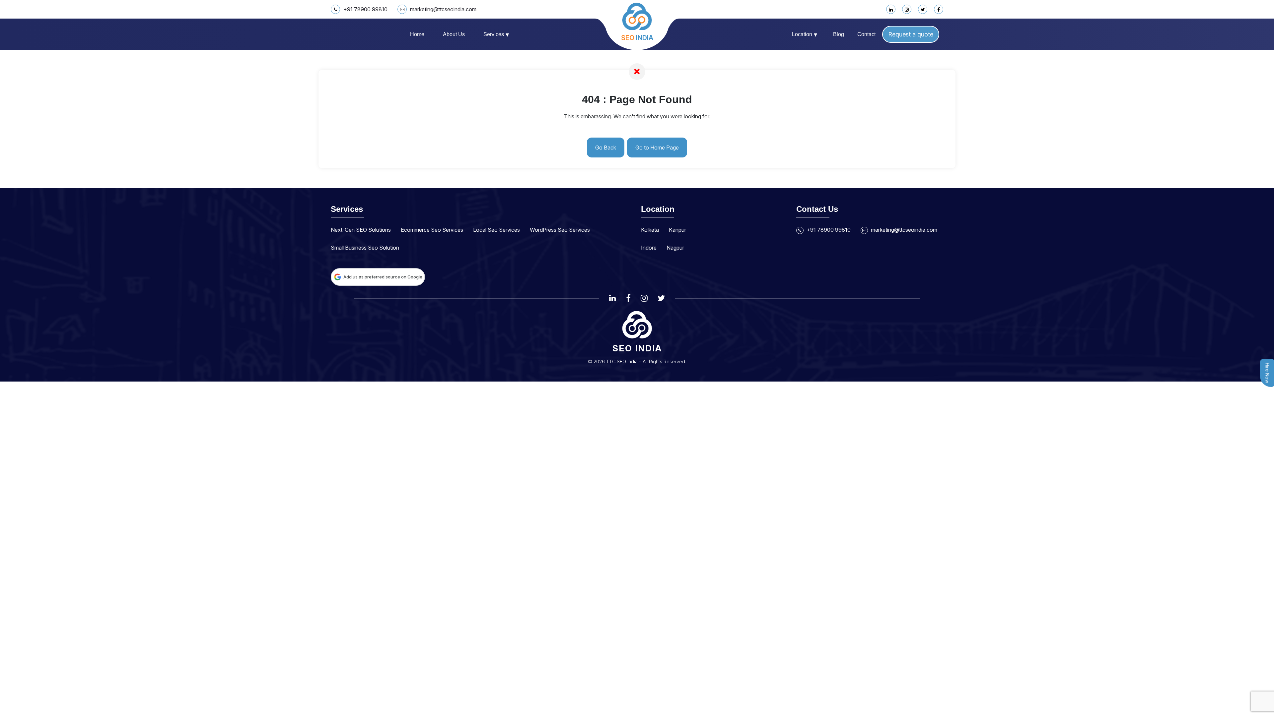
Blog (838, 34)
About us (454, 34)
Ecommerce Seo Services (432, 229)
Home (417, 34)
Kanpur (677, 229)
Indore (649, 247)
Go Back (605, 147)
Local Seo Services (496, 229)
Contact (866, 34)
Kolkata (650, 229)
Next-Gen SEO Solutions (361, 229)
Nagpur (675, 247)
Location (804, 34)
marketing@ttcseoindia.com (443, 9)
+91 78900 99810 (365, 9)
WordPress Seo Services (560, 229)
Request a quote (910, 34)
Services (496, 34)
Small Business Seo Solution (365, 247)
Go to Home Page (657, 147)
